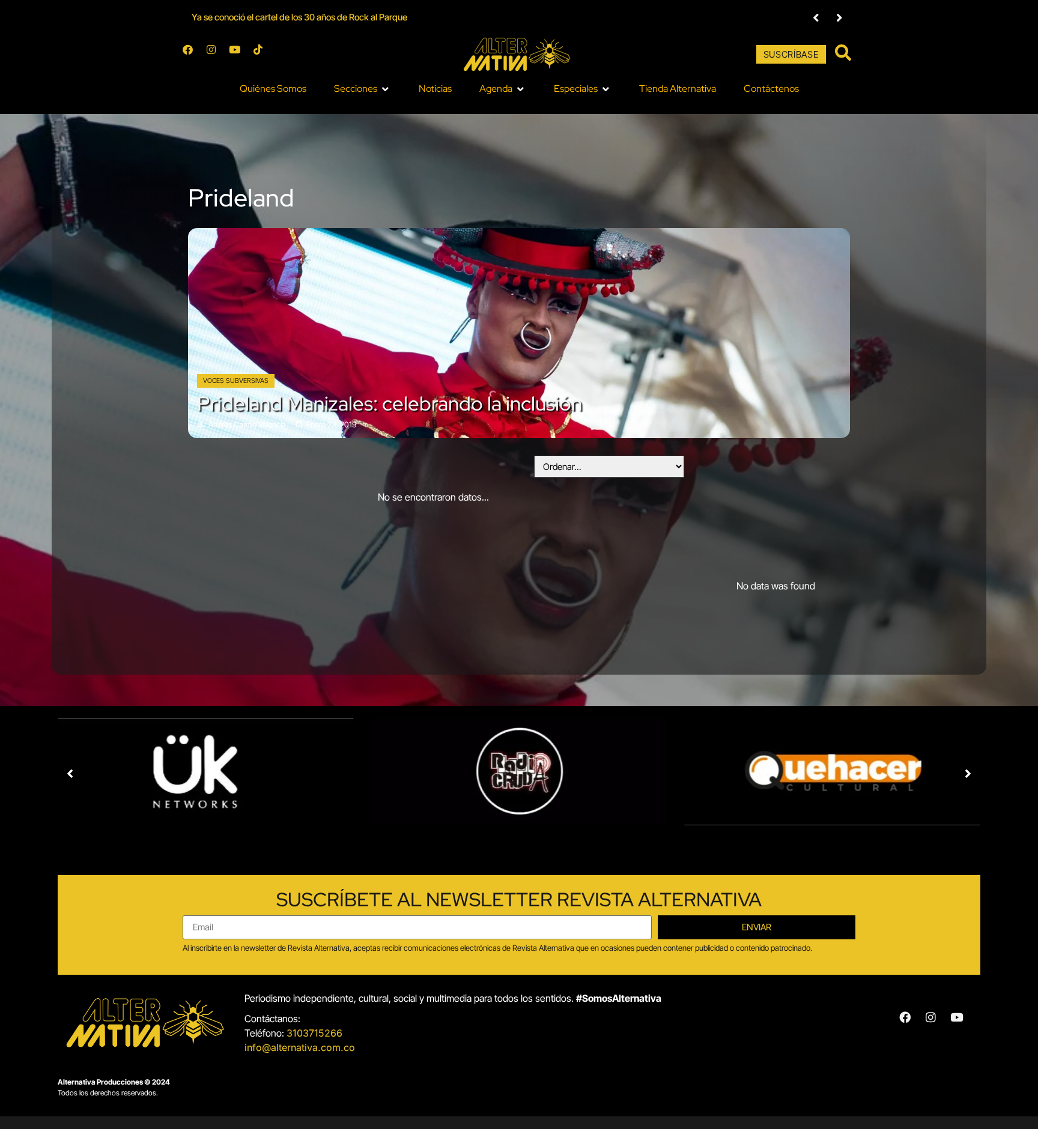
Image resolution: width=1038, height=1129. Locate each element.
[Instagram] (216, 54)
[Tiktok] (263, 54)
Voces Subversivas (236, 380)
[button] (816, 17)
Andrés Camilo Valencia (247, 425)
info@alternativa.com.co (299, 1047)
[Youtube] (239, 54)
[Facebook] (193, 54)
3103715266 (314, 1033)
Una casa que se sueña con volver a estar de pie (284, 17)
